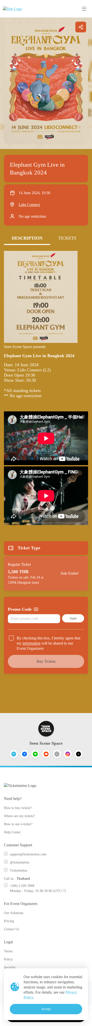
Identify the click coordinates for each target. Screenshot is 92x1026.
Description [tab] (27, 238)
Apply (73, 618)
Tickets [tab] (67, 238)
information (31, 643)
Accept (46, 1009)
